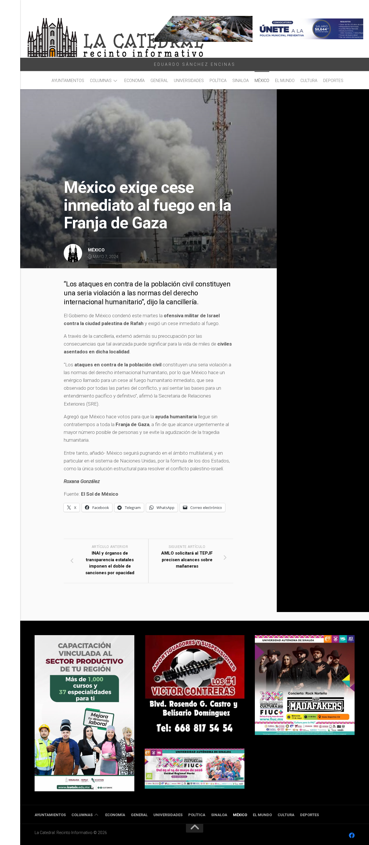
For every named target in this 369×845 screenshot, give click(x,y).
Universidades (189, 80)
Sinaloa (240, 80)
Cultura (308, 80)
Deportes (333, 80)
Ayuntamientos (68, 80)
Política (218, 80)
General (159, 80)
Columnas (101, 80)
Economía (134, 80)
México (262, 80)
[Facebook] (352, 835)
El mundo (285, 80)
